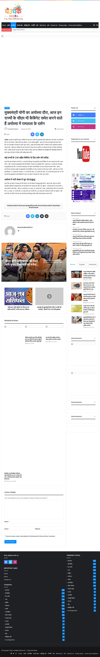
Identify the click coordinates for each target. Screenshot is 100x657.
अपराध (6, 621)
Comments (92, 264)
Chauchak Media (32, 650)
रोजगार (7, 630)
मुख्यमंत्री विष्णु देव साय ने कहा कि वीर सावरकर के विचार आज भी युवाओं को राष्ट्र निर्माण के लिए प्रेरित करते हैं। (89, 321)
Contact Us (53, 25)
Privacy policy (63, 25)
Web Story (43, 25)
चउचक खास (20, 25)
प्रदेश (8, 25)
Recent (72, 264)
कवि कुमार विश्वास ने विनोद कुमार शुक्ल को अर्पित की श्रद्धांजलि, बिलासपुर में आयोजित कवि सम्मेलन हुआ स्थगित (22, 262)
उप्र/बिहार (7, 612)
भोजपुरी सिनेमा (8, 627)
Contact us (7, 579)
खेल (37, 25)
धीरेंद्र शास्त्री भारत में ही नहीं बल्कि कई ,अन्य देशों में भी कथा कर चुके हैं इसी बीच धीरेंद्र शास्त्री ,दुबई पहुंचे (33, 339)
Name (6, 521)
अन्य (48, 25)
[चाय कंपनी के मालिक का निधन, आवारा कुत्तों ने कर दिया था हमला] (54, 330)
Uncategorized (9, 640)
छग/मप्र (7, 590)
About (6, 576)
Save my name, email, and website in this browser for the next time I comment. (30, 536)
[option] (33, 262)
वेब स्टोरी (7, 596)
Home (4, 25)
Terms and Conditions (75, 25)
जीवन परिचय (8, 615)
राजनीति (33, 25)
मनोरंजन (7, 605)
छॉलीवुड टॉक (27, 25)
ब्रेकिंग (6, 602)
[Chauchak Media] (13, 11)
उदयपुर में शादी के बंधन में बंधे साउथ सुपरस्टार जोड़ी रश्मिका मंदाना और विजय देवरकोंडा (33, 30)
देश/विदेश (13, 25)
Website (37, 529)
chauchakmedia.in (13, 129)
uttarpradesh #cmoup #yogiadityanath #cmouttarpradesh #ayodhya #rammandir (34, 206)
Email (6, 529)
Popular (82, 264)
